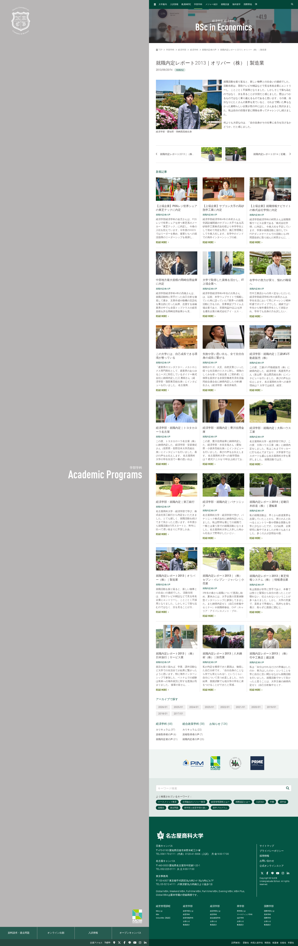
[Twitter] (119, 942)
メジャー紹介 (211, 4)
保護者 (275, 943)
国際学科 (267, 918)
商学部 (240, 906)
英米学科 (267, 914)
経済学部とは (215, 911)
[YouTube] (134, 942)
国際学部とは (269, 911)
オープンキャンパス (130, 933)
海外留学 (236, 4)
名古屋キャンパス (165, 861)
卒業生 (291, 943)
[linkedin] (145, 942)
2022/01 (225, 707)
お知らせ (186, 921)
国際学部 (269, 906)
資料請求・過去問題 (18, 933)
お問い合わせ (267, 860)
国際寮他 (248, 4)
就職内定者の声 (209, 50)
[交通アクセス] (114, 942)
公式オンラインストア (272, 865)
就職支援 (225, 4)
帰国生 (268, 943)
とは (159, 911)
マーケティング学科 (244, 914)
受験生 (246, 943)
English (107, 942)
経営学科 (186, 914)
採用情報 (264, 855)
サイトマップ (267, 845)
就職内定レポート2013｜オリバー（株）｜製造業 (243, 50)
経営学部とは (188, 911)
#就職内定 (180, 70)
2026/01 (163, 707)
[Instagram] (140, 942)
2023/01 (209, 707)
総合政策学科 (215, 918)
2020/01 (256, 707)
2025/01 (178, 707)
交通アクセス (96, 943)
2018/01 (163, 713)
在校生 (283, 943)
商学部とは (241, 911)
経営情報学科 (188, 918)
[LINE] (129, 942)
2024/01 (194, 707)
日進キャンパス (164, 845)
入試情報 (93, 933)
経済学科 (194, 50)
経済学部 (182, 50)
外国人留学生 (257, 943)
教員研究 (186, 4)
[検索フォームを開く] (292, 4)
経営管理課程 (163, 906)
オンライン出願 (55, 933)
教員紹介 (186, 925)
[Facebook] (124, 942)
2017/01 (178, 713)
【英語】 (163, 918)
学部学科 (198, 4)
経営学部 (188, 906)
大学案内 (163, 4)
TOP (160, 50)
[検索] (287, 788)
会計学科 (240, 918)
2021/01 (240, 707)
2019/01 (271, 707)
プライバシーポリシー (272, 850)
